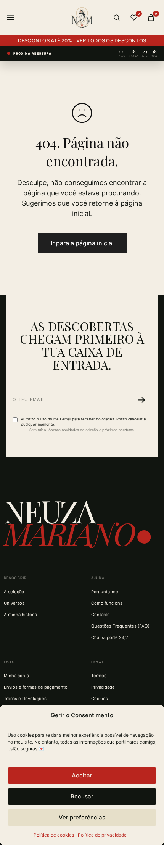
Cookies (99, 698)
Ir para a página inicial (82, 243)
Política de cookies (54, 835)
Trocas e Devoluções (25, 698)
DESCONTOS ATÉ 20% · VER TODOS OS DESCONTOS (82, 40)
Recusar (82, 796)
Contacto (100, 614)
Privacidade (103, 687)
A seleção (14, 591)
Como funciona (106, 603)
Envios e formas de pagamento (36, 687)
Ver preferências (82, 817)
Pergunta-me (104, 591)
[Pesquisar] (116, 17)
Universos (14, 603)
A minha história (20, 614)
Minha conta (16, 675)
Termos (98, 675)
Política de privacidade (102, 835)
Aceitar (82, 775)
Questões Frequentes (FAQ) (120, 626)
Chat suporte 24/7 (109, 637)
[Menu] (10, 17)
